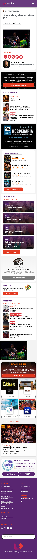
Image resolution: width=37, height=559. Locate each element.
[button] (5, 57)
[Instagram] (2, 528)
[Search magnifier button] (33, 536)
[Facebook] (8, 528)
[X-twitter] (5, 528)
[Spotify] (22, 501)
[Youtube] (11, 528)
